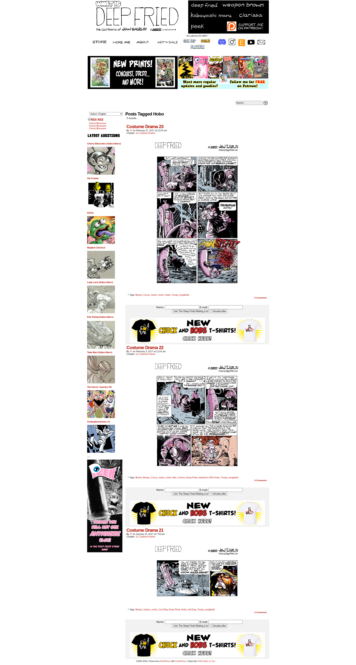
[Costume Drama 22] (197, 471)
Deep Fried (191, 477)
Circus (146, 295)
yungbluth (184, 295)
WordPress (165, 661)
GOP (211, 477)
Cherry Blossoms (97, 123)
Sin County (93, 178)
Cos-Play (163, 609)
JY (131, 130)
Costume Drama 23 (144, 126)
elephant (203, 477)
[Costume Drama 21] (197, 603)
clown (154, 295)
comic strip (171, 477)
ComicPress (180, 661)
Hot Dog (192, 609)
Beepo (139, 295)
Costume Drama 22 (144, 347)
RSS (100, 119)
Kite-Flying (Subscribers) (100, 317)
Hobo (168, 295)
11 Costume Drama (145, 133)
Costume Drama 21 (144, 530)
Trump (175, 295)
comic (161, 295)
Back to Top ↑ (210, 661)
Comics (181, 477)
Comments (260, 298)
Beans (139, 477)
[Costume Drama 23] (197, 288)
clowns (146, 609)
